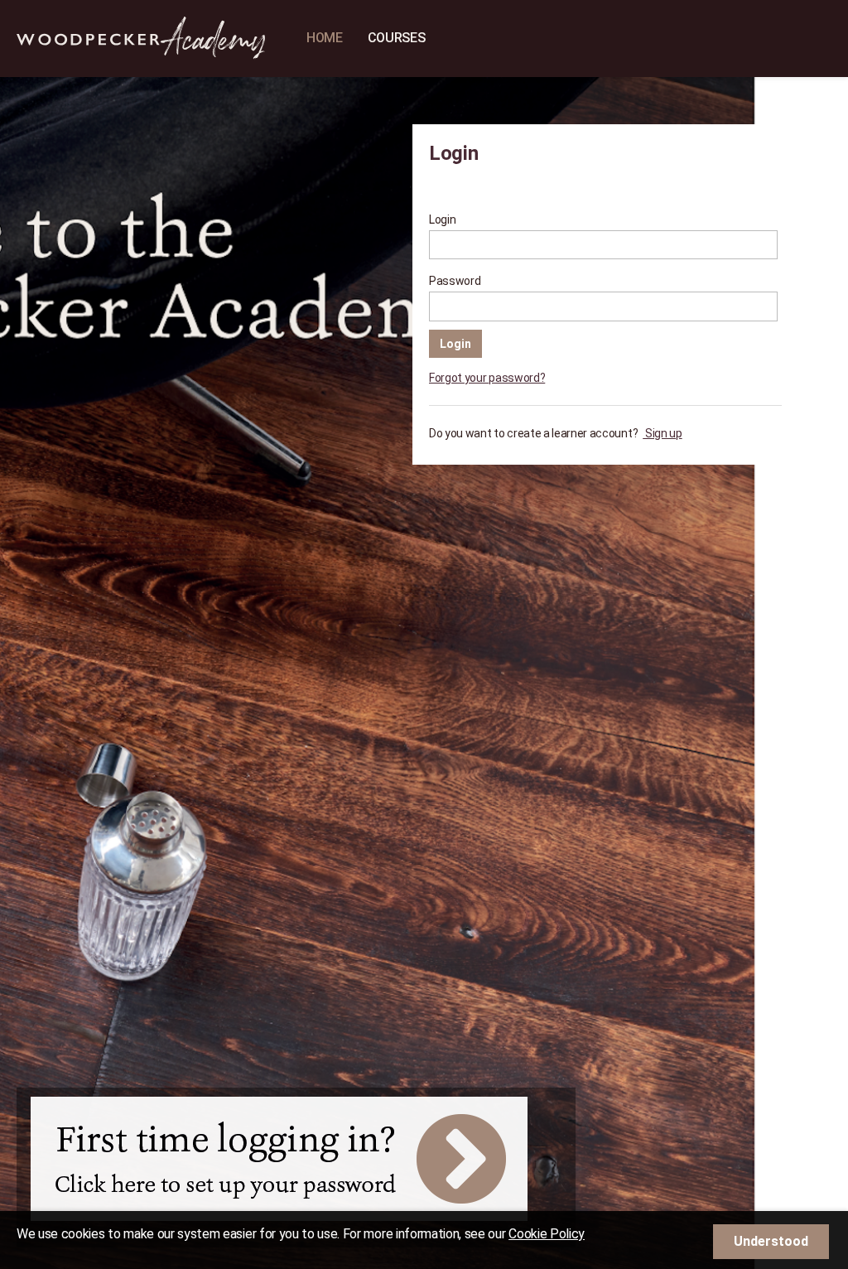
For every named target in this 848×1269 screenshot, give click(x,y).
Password (454, 280)
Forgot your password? (487, 377)
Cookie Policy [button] (546, 1234)
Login (442, 219)
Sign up (662, 433)
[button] (771, 1241)
